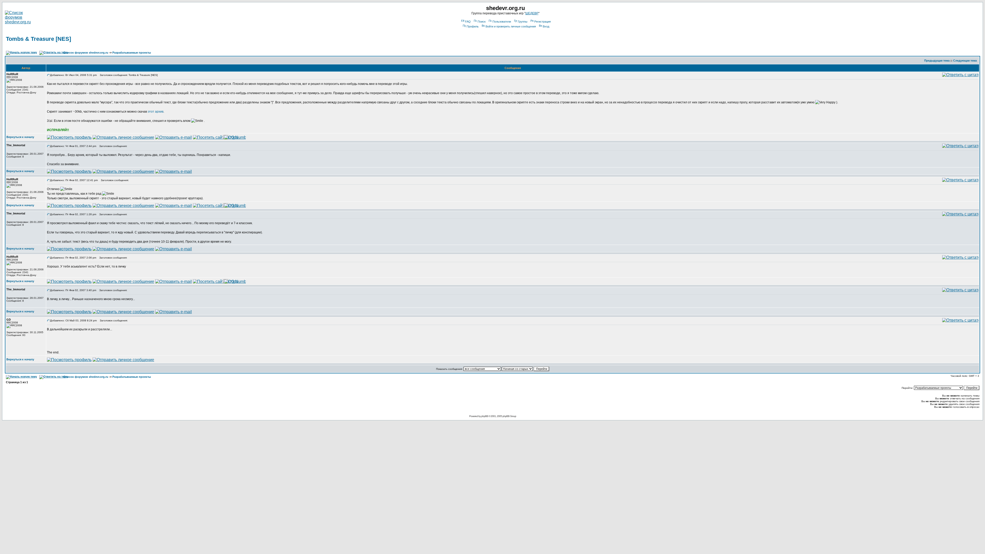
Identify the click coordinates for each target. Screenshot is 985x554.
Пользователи (502, 21)
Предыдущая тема (937, 60)
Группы (522, 21)
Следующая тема (965, 60)
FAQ (468, 21)
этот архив (155, 111)
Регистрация (542, 21)
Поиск (482, 21)
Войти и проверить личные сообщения (511, 26)
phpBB (484, 416)
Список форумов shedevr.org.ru (85, 52)
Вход (546, 26)
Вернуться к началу (20, 136)
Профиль (473, 26)
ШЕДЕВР (531, 13)
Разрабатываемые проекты (131, 52)
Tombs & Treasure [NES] (38, 39)
